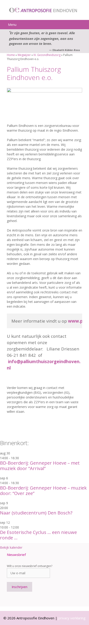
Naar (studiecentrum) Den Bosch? (36, 513)
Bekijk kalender (11, 547)
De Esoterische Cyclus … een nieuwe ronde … (38, 535)
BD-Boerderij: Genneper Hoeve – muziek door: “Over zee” (43, 490)
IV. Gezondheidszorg (47, 55)
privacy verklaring (72, 618)
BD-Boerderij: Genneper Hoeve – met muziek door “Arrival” (40, 465)
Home (11, 55)
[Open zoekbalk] (84, 24)
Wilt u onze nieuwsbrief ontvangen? (29, 566)
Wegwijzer (24, 55)
